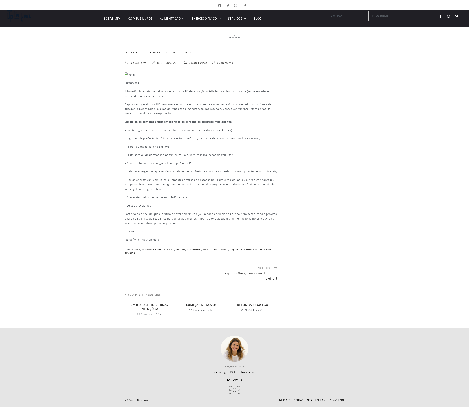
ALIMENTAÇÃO (170, 19)
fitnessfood (194, 249)
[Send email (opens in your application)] (247, 5)
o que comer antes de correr (247, 249)
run (268, 249)
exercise (180, 249)
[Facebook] (230, 390)
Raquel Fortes (139, 63)
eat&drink (148, 249)
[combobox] (348, 16)
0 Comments (225, 63)
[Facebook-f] (440, 16)
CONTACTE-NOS (303, 400)
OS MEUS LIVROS (140, 19)
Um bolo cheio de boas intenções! (149, 307)
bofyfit (135, 249)
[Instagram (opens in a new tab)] (238, 5)
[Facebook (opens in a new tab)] (222, 5)
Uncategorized (198, 63)
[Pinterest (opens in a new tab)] (230, 5)
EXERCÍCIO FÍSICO (204, 19)
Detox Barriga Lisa (252, 305)
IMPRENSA (285, 400)
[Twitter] (457, 16)
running (130, 252)
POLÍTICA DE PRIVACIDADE (330, 400)
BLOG (258, 19)
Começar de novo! (201, 305)
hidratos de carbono (216, 249)
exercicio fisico (164, 249)
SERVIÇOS (235, 19)
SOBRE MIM (112, 19)
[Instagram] (448, 16)
